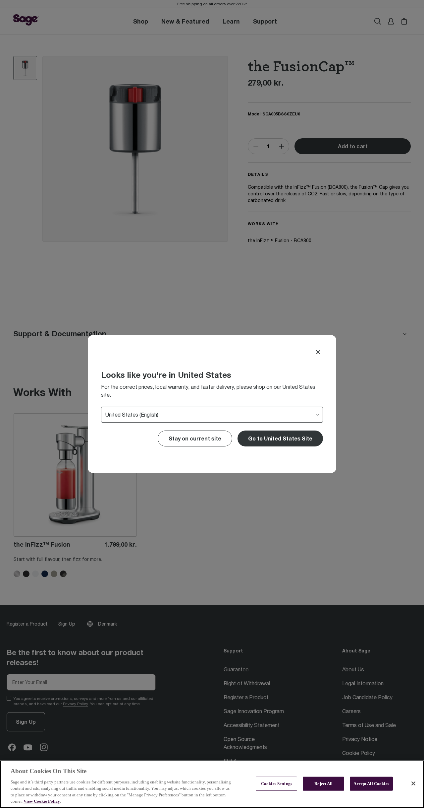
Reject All (323, 783)
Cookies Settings (276, 783)
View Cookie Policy (42, 801)
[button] (280, 438)
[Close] (318, 352)
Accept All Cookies (371, 783)
